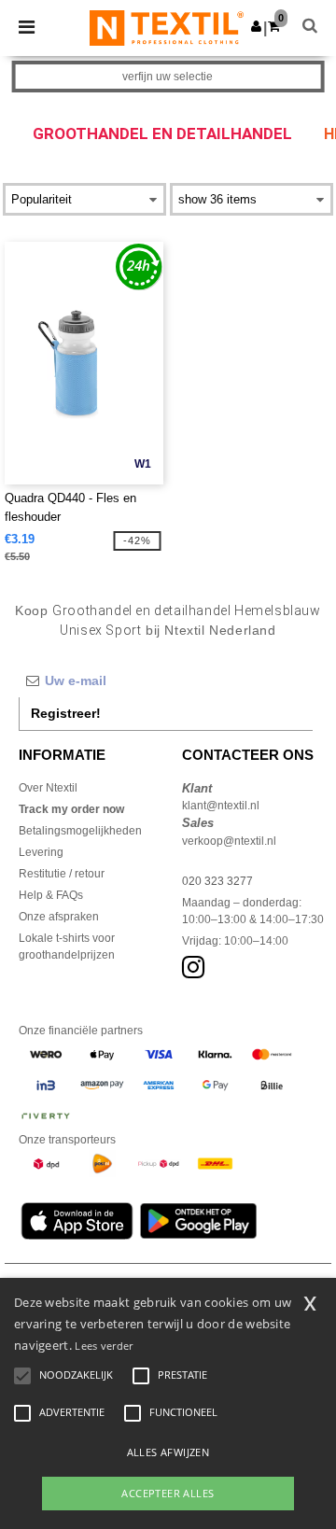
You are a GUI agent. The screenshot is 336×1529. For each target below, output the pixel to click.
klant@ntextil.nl (220, 805)
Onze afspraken (59, 916)
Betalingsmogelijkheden (80, 830)
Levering (41, 852)
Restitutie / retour (62, 873)
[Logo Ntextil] (167, 27)
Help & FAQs (51, 895)
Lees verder (104, 1346)
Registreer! (66, 713)
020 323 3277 (217, 881)
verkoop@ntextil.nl (229, 841)
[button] (256, 26)
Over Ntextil (48, 787)
